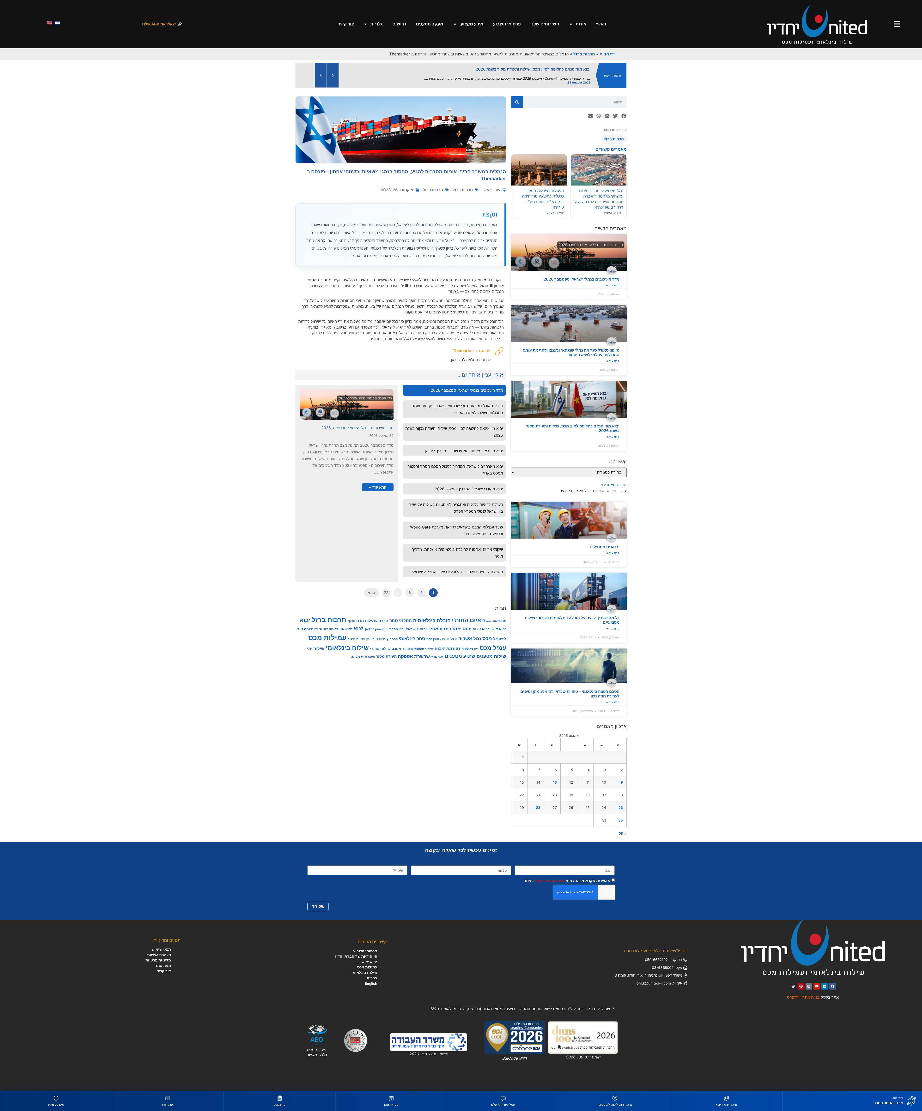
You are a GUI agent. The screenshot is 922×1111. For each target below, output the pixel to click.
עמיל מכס (493, 647)
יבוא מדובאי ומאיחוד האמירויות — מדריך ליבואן (464, 450)
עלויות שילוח (356, 639)
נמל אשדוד (470, 638)
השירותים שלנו (544, 23)
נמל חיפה (448, 638)
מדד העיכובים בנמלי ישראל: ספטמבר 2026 (581, 279)
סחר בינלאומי (412, 638)
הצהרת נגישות (159, 955)
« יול (623, 833)
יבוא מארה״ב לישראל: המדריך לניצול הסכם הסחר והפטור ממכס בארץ (455, 469)
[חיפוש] (517, 102)
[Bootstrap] (809, 986)
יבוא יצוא (369, 962)
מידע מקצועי (471, 23)
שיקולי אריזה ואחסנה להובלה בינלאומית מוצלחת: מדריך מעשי (457, 553)
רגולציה (467, 649)
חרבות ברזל (584, 54)
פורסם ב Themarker (472, 350)
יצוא (358, 628)
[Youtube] (816, 986)
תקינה (355, 657)
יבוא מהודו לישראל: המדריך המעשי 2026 (469, 488)
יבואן (369, 628)
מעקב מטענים (429, 23)
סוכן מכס (432, 639)
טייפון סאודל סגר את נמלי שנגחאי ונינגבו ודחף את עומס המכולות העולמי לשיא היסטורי (571, 352)
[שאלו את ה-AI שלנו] (180, 24)
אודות (581, 23)
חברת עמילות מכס (372, 621)
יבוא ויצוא (481, 629)
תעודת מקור (386, 656)
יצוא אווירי (343, 629)
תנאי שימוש (161, 949)
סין (367, 639)
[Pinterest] (801, 986)
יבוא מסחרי (397, 629)
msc (489, 621)
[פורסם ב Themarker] (499, 351)
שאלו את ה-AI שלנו (159, 24)
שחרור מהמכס (424, 649)
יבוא (305, 620)
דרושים (399, 23)
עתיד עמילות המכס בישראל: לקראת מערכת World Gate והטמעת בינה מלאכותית (456, 530)
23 (621, 807)
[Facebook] (832, 986)
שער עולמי (437, 657)
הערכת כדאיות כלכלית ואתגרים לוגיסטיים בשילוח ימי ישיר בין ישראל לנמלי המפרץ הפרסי (456, 508)
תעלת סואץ (368, 657)
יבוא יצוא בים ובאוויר (450, 628)
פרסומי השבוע (507, 23)
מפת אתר (163, 965)
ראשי (601, 23)
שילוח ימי (315, 648)
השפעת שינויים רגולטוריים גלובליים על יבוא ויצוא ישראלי (457, 571)
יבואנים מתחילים (604, 546)
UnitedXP (499, 621)
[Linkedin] (824, 986)
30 (620, 820)
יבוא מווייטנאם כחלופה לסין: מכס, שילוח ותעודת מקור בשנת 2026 (572, 428)
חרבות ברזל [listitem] (614, 139)
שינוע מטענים (460, 656)
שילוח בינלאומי (347, 647)
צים (476, 649)
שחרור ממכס (402, 649)
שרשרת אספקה (414, 656)
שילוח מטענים (491, 656)
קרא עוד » (612, 285)
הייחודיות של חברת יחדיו (356, 956)
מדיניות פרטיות (158, 960)
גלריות (376, 23)
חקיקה (351, 621)
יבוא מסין (381, 629)
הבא (371, 592)
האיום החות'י (468, 620)
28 (538, 807)
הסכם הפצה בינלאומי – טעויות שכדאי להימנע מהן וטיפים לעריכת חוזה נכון (569, 693)
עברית (372, 978)
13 (555, 782)
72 (386, 592)
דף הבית (607, 54)
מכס (487, 638)
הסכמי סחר (400, 620)
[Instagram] (793, 986)
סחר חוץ (392, 639)
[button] (624, 116)
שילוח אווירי (380, 648)
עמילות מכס (327, 637)
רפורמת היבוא (447, 648)
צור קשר (346, 23)
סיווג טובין (378, 639)
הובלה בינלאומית (432, 620)
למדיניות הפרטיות (550, 880)
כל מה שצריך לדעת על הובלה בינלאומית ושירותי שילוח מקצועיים (572, 620)
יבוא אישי (498, 629)
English (371, 983)
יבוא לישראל (416, 629)
